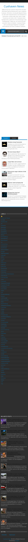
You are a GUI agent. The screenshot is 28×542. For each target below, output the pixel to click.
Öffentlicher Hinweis (6, 305)
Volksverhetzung (5, 368)
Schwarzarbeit (4, 322)
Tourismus (3, 342)
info (2, 292)
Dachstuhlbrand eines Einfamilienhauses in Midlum (14, 453)
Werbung (3, 378)
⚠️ (1, 216)
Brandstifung (4, 238)
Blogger (17, 540)
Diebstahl (3, 255)
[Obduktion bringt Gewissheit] (4, 144)
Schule (2, 320)
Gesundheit (4, 288)
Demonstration (4, 249)
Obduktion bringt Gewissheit (15, 142)
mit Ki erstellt (4, 298)
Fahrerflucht (4, 275)
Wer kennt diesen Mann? (14, 152)
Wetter (2, 380)
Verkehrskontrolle (5, 361)
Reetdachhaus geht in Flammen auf (12, 127)
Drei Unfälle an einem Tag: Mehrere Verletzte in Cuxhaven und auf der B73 (16, 474)
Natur (2, 301)
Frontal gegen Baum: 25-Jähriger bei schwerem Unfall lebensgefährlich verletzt (16, 498)
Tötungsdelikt (4, 340)
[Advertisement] (14, 400)
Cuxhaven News (14, 6)
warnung (3, 374)
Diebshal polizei (5, 253)
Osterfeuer (3, 307)
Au (1, 223)
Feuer (7, 97)
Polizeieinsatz (4, 314)
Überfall (3, 344)
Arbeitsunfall (4, 221)
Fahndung (3, 272)
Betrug (2, 234)
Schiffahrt (3, 318)
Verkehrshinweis (5, 359)
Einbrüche (3, 266)
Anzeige (3, 220)
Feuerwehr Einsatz (5, 283)
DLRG (2, 257)
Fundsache (4, 287)
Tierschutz (3, 339)
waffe (2, 370)
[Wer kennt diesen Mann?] (4, 154)
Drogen (3, 259)
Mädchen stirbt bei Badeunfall (15, 182)
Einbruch (3, 264)
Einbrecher (3, 262)
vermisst (3, 365)
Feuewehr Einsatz (5, 285)
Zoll (2, 381)
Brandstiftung (4, 236)
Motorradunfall (4, 300)
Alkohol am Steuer (5, 218)
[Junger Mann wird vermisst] (4, 163)
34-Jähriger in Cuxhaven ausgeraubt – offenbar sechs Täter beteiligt (16, 485)
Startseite (4, 535)
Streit (2, 335)
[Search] (26, 31)
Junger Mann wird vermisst (14, 161)
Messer (3, 296)
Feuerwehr (3, 281)
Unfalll (2, 354)
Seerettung (3, 324)
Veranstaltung (4, 355)
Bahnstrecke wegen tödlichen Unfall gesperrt (17, 172)
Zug (2, 383)
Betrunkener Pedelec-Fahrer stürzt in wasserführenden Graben (16, 431)
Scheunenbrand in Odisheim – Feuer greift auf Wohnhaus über (16, 520)
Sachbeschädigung (6, 316)
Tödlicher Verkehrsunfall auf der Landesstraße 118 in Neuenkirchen (15, 420)
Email (15, 50)
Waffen (3, 372)
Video (2, 367)
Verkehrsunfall (4, 363)
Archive (14, 138)
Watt (2, 376)
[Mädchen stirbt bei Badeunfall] (4, 184)
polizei (2, 313)
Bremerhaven (4, 240)
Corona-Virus (4, 244)
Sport (2, 331)
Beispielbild (3, 231)
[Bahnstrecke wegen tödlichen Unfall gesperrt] (4, 173)
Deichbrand (4, 247)
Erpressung (4, 268)
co (1, 242)
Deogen (3, 251)
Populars (5, 138)
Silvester (3, 328)
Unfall (2, 350)
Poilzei (2, 309)
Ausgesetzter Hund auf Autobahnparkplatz (14, 193)
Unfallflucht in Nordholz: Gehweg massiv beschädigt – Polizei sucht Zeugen (15, 443)
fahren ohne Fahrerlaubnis (7, 274)
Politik (2, 311)
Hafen (2, 290)
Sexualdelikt (4, 326)
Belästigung (4, 233)
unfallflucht (4, 352)
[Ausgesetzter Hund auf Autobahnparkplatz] (4, 194)
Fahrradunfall (4, 277)
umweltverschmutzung (6, 348)
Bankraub (3, 227)
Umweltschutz (4, 346)
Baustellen (3, 229)
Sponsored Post (5, 329)
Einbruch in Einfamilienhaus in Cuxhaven (17, 464)
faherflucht (3, 270)
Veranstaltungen (5, 357)
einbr (2, 260)
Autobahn (3, 225)
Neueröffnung (4, 303)
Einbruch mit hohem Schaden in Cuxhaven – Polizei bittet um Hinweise (16, 509)
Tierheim (3, 337)
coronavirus (4, 246)
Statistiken (3, 333)
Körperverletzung (5, 294)
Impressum (12, 535)
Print (10, 50)
